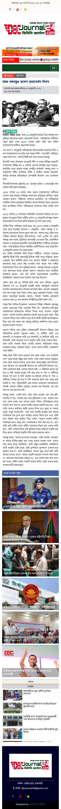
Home (9, 75)
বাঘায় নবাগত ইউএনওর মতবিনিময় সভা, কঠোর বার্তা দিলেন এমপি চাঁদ (28, 639)
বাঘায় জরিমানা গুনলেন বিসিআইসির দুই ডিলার (40, 731)
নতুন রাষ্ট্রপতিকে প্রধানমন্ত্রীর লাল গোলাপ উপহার (28, 573)
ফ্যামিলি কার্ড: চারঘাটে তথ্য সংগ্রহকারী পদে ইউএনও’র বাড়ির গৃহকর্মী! (39, 718)
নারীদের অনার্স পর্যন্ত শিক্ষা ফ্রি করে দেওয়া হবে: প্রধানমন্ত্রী (28, 672)
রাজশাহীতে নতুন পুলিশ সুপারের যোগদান (24, 506)
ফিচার (21, 75)
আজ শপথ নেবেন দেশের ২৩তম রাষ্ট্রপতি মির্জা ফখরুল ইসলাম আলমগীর (27, 538)
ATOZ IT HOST (37, 804)
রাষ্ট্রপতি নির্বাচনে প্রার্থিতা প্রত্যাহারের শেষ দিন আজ (29, 607)
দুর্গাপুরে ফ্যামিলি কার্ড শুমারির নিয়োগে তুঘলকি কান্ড (39, 705)
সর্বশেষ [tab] (30, 681)
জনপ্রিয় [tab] (30, 686)
